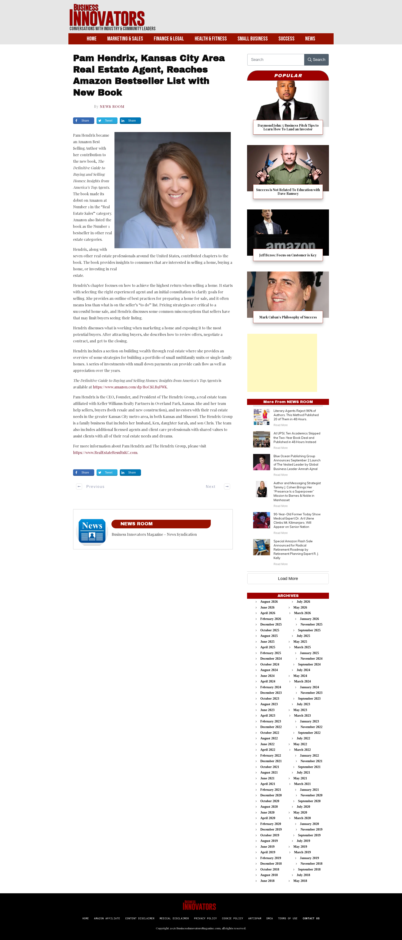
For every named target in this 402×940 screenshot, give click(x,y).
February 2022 (270, 755)
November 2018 (311, 863)
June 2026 (267, 607)
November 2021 (311, 761)
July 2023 (303, 704)
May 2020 (300, 812)
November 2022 (311, 727)
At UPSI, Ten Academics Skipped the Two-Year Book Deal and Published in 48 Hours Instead (297, 437)
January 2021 (309, 789)
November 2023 (311, 693)
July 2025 (303, 636)
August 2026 (269, 601)
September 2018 (309, 869)
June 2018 (267, 881)
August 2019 (269, 841)
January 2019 (309, 858)
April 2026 (267, 613)
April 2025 (267, 647)
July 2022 (303, 738)
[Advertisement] (282, 363)
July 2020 (303, 806)
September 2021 (309, 767)
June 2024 (267, 676)
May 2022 (300, 744)
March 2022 (302, 749)
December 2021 (271, 761)
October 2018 (269, 869)
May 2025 (300, 641)
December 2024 (271, 658)
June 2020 (267, 812)
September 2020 (309, 801)
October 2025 (269, 630)
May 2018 (300, 881)
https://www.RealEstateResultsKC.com (105, 452)
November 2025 (311, 624)
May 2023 (300, 710)
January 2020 (309, 824)
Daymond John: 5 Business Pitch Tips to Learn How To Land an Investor (288, 110)
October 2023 (269, 698)
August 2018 (269, 875)
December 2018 (271, 863)
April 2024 (267, 681)
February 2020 (270, 824)
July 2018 (303, 875)
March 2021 (302, 784)
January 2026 (309, 619)
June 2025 (267, 641)
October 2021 (269, 767)
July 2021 (303, 772)
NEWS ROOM (112, 106)
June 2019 (267, 846)
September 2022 (309, 733)
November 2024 (311, 658)
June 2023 (267, 710)
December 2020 (271, 795)
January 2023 (309, 721)
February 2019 (270, 858)
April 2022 (267, 749)
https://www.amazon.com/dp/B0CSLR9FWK (129, 386)
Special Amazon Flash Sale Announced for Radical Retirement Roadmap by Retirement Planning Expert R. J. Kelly (296, 549)
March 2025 (302, 647)
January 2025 (309, 653)
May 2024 (300, 676)
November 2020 (311, 795)
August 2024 (269, 670)
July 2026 (303, 601)
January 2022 (309, 755)
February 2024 (270, 687)
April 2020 (267, 818)
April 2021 (267, 784)
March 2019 (302, 852)
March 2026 (302, 613)
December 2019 (271, 829)
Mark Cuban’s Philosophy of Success (288, 300)
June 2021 (267, 778)
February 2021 (270, 789)
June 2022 (267, 744)
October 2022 (269, 733)
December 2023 (271, 693)
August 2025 (269, 636)
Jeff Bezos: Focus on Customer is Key (288, 238)
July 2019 (303, 841)
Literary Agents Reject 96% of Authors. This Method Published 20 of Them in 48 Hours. (296, 415)
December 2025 (271, 624)
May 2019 (300, 846)
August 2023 (269, 704)
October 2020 (269, 801)
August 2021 (269, 772)
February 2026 (270, 619)
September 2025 (309, 630)
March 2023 (302, 715)
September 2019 (309, 835)
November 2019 (311, 829)
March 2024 (302, 681)
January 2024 (309, 687)
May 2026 (300, 607)
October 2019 (269, 835)
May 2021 (300, 778)
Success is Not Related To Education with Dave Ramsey (288, 175)
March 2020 (302, 818)
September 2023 (309, 698)
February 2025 (270, 653)
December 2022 (271, 727)
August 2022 (269, 738)
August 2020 (269, 806)
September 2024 (309, 664)
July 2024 (303, 670)
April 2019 (267, 852)
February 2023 (270, 721)
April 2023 (267, 715)
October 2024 (269, 664)
